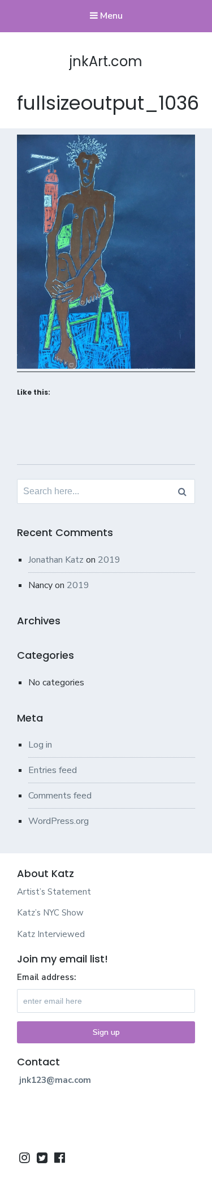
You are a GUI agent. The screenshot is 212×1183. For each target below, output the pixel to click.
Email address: (46, 977)
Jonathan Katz (56, 560)
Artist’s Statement (54, 891)
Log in (40, 745)
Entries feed (52, 770)
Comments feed (60, 795)
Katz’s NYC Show (50, 912)
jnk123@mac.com (55, 1080)
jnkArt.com (106, 61)
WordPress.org (58, 821)
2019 (109, 560)
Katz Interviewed (51, 934)
